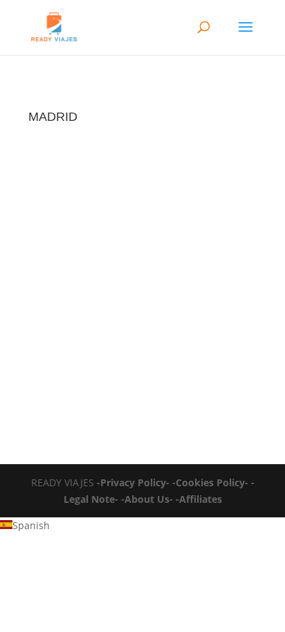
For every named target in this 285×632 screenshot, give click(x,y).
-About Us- (147, 499)
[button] (142, 525)
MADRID (104, 352)
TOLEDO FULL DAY (92, 339)
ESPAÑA (61, 352)
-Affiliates (199, 499)
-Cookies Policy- (210, 482)
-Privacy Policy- (133, 482)
